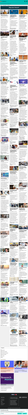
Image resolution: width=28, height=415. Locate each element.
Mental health (2, 229)
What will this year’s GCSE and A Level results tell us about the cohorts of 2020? (14, 209)
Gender (2, 308)
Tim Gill (3, 84)
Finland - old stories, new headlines (14, 302)
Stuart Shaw (14, 89)
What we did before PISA (4, 269)
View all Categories (3, 359)
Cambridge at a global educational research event (4, 37)
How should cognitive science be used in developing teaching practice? (4, 124)
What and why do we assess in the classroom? (4, 15)
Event (11, 256)
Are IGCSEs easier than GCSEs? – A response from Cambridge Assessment (4, 236)
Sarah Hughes (21, 18)
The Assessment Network (5, 29)
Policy (25, 260)
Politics (24, 260)
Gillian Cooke (12, 284)
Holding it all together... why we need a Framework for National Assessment (13, 319)
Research (24, 30)
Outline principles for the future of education (5, 178)
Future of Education (3, 116)
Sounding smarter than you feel (4, 219)
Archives (14, 294)
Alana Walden (12, 192)
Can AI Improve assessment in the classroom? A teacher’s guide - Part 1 (13, 63)
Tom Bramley (12, 153)
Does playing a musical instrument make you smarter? (13, 191)
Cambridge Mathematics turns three (23, 268)
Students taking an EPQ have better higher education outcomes (4, 83)
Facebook (11, 394)
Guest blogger (22, 201)
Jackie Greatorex (4, 39)
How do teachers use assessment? (4, 143)
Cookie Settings (2, 413)
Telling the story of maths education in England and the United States (13, 86)
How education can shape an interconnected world (14, 334)
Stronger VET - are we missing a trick (22, 336)
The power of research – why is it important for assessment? (23, 61)
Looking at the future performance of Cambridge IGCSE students (13, 230)
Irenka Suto (21, 169)
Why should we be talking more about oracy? (23, 127)
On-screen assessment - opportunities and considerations (23, 188)
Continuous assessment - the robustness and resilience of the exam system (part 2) (14, 151)
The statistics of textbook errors (3, 196)
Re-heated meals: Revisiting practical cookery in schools (22, 209)
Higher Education (21, 313)
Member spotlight (4, 354)
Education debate (12, 126)
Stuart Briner (3, 144)
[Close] (27, 410)
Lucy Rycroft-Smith (22, 286)
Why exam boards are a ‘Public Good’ (13, 114)
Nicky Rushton (12, 88)
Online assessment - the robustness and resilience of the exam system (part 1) (23, 146)
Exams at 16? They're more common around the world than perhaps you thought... (23, 167)
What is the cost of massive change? (22, 85)
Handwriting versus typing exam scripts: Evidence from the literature (13, 36)
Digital (20, 31)
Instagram (16, 394)
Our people (3, 261)
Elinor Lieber (21, 41)
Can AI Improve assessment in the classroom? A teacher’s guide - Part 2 (4, 58)
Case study (3, 355)
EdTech (20, 120)
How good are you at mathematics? (22, 285)
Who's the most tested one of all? (22, 320)
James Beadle (3, 60)
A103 (2, 357)
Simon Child (3, 254)
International (21, 261)
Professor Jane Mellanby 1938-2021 (4, 161)
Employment (24, 345)
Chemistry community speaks (22, 302)
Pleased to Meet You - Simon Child (4, 253)
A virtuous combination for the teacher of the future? (22, 106)
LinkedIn (14, 394)
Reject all (25, 413)
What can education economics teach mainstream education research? (22, 247)
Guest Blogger (22, 190)
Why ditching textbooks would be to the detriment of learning (4, 315)
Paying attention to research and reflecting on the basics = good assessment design (13, 263)
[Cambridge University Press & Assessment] (23, 398)
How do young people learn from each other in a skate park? (4, 287)
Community (5, 171)
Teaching (20, 119)
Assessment (21, 30)
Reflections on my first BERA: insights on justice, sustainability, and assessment (23, 39)
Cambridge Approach (21, 139)
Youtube (15, 394)
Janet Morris (12, 336)
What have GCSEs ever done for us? (4, 104)
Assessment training (4, 351)
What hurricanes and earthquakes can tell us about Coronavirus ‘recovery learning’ (13, 172)
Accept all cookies (19, 413)
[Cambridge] (3, 1)
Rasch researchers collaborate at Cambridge (13, 248)
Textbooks (20, 138)
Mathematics (12, 105)
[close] (25, 1)
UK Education (16, 105)
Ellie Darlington (22, 303)
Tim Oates (21, 86)
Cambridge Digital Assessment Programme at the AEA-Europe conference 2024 (23, 16)
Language (23, 138)
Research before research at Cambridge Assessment (14, 282)
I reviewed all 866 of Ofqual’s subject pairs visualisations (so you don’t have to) (13, 16)
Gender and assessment (4, 302)
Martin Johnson (4, 289)
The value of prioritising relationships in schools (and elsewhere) (23, 231)
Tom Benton (12, 18)
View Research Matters (4, 390)
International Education (13, 106)
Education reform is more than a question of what (14, 134)
